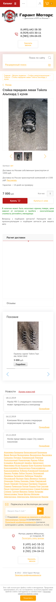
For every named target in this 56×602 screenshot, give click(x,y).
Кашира (24, 465)
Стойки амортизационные (38, 75)
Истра (17, 465)
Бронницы (42, 452)
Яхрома (44, 496)
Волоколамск (23, 455)
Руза (38, 486)
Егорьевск (8, 462)
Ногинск (42, 478)
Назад (8, 84)
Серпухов (14, 489)
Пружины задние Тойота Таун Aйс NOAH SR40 (26, 354)
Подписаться (40, 511)
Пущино (7, 486)
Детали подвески (19, 75)
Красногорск (25, 468)
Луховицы (8, 476)
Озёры (17, 481)
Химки (31, 491)
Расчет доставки (16, 237)
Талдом (15, 491)
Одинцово (8, 481)
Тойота (7, 77)
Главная (7, 75)
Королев (47, 465)
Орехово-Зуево (27, 481)
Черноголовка (10, 494)
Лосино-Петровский (34, 473)
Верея (6, 455)
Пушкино (42, 483)
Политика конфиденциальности (28, 575)
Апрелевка (9, 452)
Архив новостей (26, 391)
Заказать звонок (28, 44)
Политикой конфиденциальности (20, 522)
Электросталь (23, 496)
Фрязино (23, 491)
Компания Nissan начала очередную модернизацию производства (24, 422)
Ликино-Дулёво (11, 473)
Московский (9, 478)
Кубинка (24, 470)
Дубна (41, 460)
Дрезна (34, 460)
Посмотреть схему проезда (33, 538)
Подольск (23, 483)
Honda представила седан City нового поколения (25, 440)
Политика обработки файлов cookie (34, 593)
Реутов (25, 486)
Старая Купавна (41, 489)
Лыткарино (19, 476)
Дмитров (39, 457)
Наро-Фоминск (31, 478)
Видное (13, 455)
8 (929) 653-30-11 (30, 32)
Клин (31, 465)
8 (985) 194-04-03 (30, 36)
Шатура (27, 494)
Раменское (17, 486)
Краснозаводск (38, 468)
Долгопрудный (11, 460)
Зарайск (28, 462)
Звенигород (37, 462)
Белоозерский (30, 452)
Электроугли (35, 496)
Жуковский (19, 462)
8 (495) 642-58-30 (30, 29)
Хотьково (39, 491)
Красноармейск (11, 468)
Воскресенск (36, 455)
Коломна (38, 465)
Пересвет (14, 483)
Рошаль (32, 486)
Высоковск (47, 455)
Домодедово (24, 460)
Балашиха (18, 452)
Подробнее (20, 364)
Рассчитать (12, 180)
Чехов (20, 494)
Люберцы (28, 476)
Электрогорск (10, 496)
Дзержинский (28, 457)
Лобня (22, 473)
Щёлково (35, 494)
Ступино (7, 491)
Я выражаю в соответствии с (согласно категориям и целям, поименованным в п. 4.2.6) (27, 521)
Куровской (33, 470)
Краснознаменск (11, 470)
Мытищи (20, 478)
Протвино (33, 483)
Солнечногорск (26, 489)
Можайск (38, 476)
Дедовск (17, 457)
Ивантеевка (9, 465)
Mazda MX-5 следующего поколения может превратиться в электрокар (24, 403)
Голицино (8, 457)
